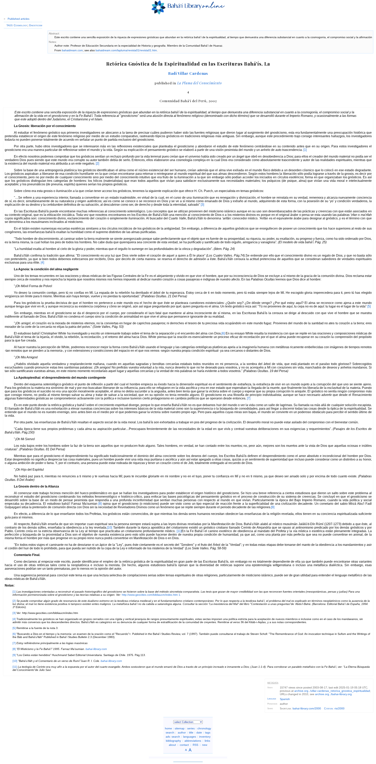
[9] (272, 507)
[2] (97, 163)
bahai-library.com (96, 648)
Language (271, 698)
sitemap (179, 728)
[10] (109, 527)
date (199, 732)
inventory (205, 736)
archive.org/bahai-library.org (333, 694)
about (172, 744)
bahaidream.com (72, 50)
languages (189, 736)
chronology (204, 728)
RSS (195, 744)
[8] (100, 503)
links (207, 740)
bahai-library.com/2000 (307, 708)
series (191, 728)
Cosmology (20, 25)
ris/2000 (339, 708)
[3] (202, 204)
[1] (305, 149)
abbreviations (192, 740)
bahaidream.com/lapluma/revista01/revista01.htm (126, 50)
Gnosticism (35, 25)
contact (184, 744)
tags (207, 732)
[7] (248, 398)
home (168, 728)
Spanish (285, 699)
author (182, 732)
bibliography (173, 740)
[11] (179, 531)
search (170, 732)
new (204, 744)
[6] (223, 333)
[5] (369, 306)
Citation (328, 708)
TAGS (9, 25)
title (191, 732)
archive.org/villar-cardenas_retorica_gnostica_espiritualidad (332, 690)
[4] (42, 262)
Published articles (18, 18)
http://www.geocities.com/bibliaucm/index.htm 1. (151, 594)
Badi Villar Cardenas (188, 73)
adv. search (173, 736)
